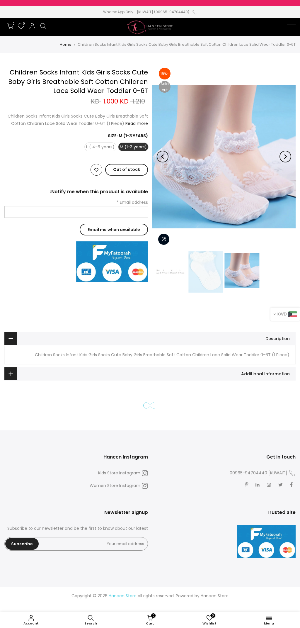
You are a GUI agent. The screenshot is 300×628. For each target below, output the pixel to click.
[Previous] (285, 156)
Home (65, 44)
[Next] (162, 156)
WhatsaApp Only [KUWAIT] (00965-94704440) (146, 11)
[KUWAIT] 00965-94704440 (258, 473)
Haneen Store (215, 596)
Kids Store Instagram (119, 473)
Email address (132, 202)
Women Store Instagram (115, 485)
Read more (136, 123)
